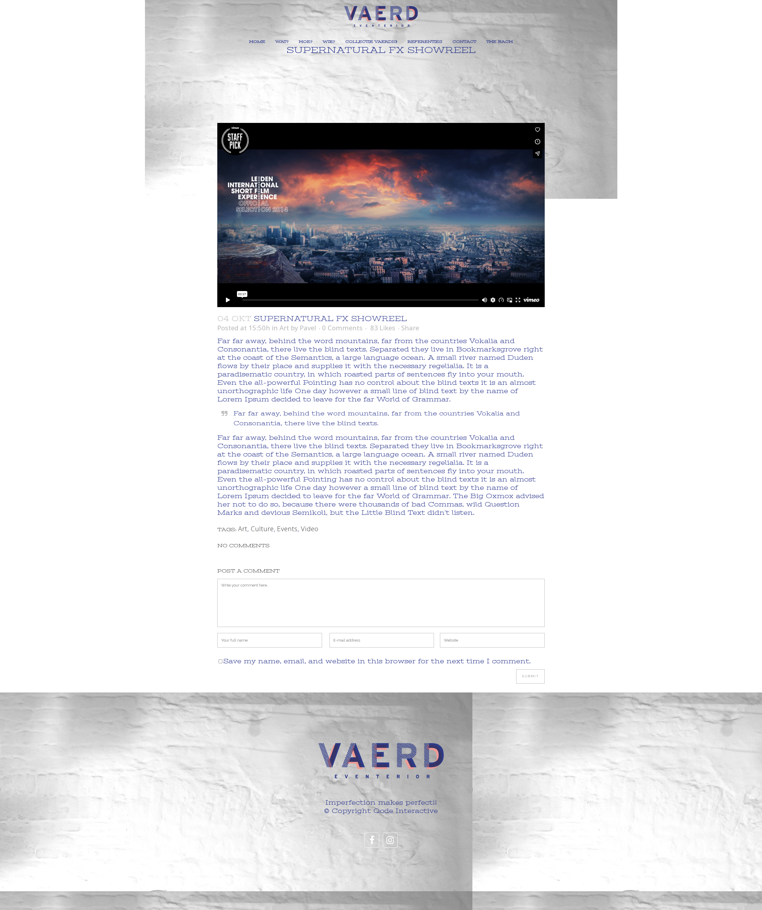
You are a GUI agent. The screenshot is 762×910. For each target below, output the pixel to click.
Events (287, 528)
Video (309, 528)
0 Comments (342, 327)
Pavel (308, 327)
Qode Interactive (405, 810)
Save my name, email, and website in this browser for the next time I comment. (377, 661)
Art (284, 327)
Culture (262, 528)
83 (382, 328)
